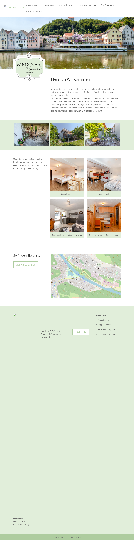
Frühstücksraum (106, 5)
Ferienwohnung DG (87, 5)
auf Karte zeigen (26, 264)
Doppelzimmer (48, 5)
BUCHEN (80, 332)
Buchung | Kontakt (34, 11)
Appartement (32, 5)
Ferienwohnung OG (66, 5)
